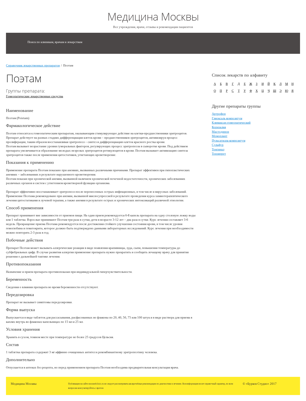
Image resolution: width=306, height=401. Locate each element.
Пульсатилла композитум (228, 140)
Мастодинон (220, 131)
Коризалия (219, 127)
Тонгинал (218, 149)
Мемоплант (219, 136)
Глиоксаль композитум (227, 118)
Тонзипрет (219, 153)
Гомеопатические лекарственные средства (34, 96)
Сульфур (218, 145)
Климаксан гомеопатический (231, 122)
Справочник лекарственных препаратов (33, 65)
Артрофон (219, 113)
